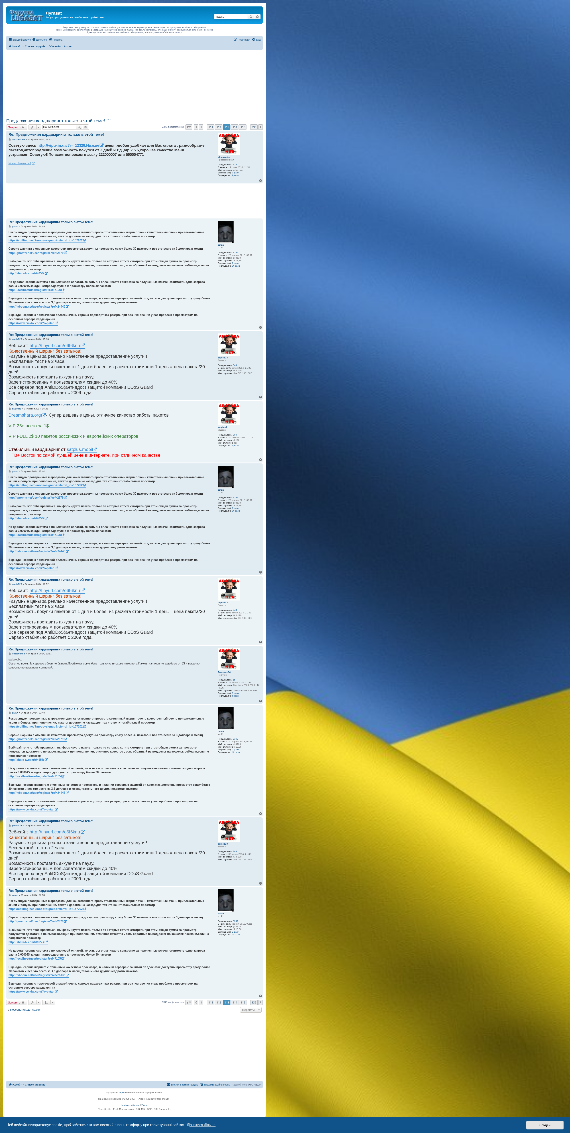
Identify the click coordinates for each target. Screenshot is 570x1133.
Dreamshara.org (24, 415)
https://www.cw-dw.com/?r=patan (31, 323)
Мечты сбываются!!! (19, 163)
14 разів (236, 266)
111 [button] (210, 127)
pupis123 (223, 357)
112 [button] (218, 127)
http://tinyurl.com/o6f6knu (55, 345)
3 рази (235, 172)
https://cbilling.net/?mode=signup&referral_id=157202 (45, 240)
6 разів (235, 693)
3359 (235, 252)
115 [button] (242, 127)
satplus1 (222, 427)
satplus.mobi (79, 449)
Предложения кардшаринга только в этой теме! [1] (59, 120)
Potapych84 (224, 672)
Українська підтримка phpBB (153, 1099)
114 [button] (234, 127)
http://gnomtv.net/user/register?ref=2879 (35, 253)
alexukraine (224, 157)
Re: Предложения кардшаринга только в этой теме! (56, 134)
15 (234, 680)
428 (235, 164)
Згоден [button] (544, 1125)
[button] (188, 127)
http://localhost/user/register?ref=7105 (34, 290)
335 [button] (254, 127)
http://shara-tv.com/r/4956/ (26, 273)
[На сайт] (26, 14)
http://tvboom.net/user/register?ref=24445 (36, 306)
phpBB (122, 1092)
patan (221, 245)
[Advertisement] (134, 83)
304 (235, 435)
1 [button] (201, 127)
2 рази (235, 263)
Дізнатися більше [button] (201, 1125)
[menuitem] (39, 39)
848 (235, 365)
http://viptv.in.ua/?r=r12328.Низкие (68, 145)
